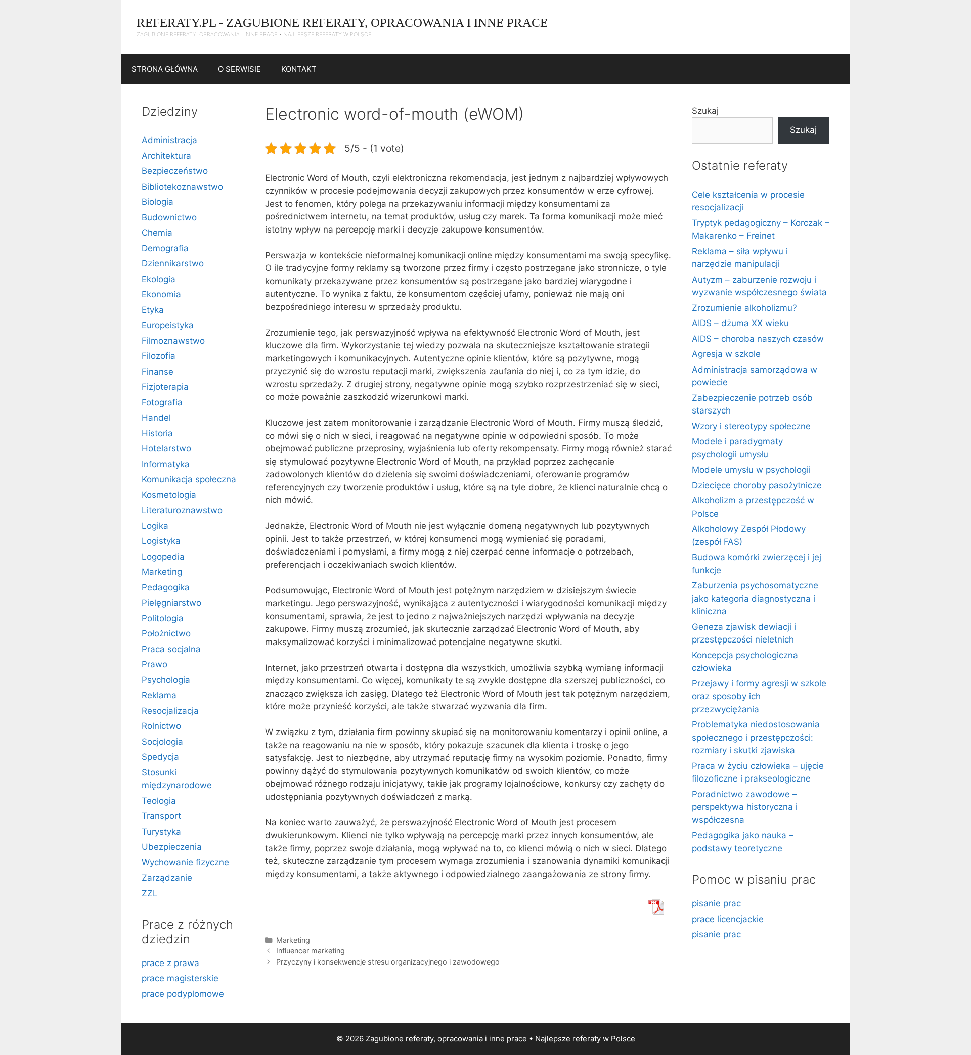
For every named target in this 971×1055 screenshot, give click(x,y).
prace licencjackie (728, 919)
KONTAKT (299, 69)
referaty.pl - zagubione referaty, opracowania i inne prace (342, 22)
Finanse (157, 371)
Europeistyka (168, 325)
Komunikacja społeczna (189, 479)
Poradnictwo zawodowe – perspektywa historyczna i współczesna (745, 807)
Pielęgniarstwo (171, 603)
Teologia (159, 801)
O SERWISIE (239, 69)
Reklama (159, 695)
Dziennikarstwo (173, 263)
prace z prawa (170, 963)
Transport (161, 816)
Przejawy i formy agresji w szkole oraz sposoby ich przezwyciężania (759, 696)
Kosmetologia (169, 495)
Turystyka (161, 832)
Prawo (154, 664)
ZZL (150, 893)
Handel (156, 417)
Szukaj (705, 111)
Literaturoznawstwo (182, 510)
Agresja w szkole (726, 354)
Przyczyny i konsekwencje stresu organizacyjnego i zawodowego (388, 961)
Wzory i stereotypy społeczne (751, 426)
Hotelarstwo (166, 448)
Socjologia (162, 742)
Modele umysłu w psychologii (751, 470)
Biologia (157, 202)
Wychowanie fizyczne (185, 862)
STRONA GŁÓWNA (164, 69)
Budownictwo (169, 217)
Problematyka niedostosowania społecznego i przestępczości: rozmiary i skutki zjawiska (756, 737)
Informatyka (166, 464)
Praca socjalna (171, 649)
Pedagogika (166, 587)
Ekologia (158, 279)
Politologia (163, 618)
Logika (155, 526)
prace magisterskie (180, 978)
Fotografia (162, 402)
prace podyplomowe (183, 994)
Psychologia (166, 680)
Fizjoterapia (165, 387)
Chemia (157, 232)
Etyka (153, 310)
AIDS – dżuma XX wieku (740, 323)
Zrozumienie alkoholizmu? (744, 308)
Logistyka (161, 541)
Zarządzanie (167, 878)
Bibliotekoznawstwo (182, 186)
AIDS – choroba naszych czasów (758, 339)
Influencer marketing (310, 950)
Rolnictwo (161, 726)
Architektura (166, 156)
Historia (157, 433)
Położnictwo (166, 633)
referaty (586, 1038)
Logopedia (163, 557)
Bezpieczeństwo (175, 171)
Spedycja (160, 757)
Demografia (165, 248)
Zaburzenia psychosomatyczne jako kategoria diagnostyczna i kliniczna (755, 598)
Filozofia (158, 356)
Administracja (169, 140)
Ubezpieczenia (172, 847)
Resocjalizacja (170, 711)
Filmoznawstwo (173, 341)
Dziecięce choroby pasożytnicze (757, 485)
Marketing (293, 940)
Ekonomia (161, 294)
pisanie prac (716, 903)
